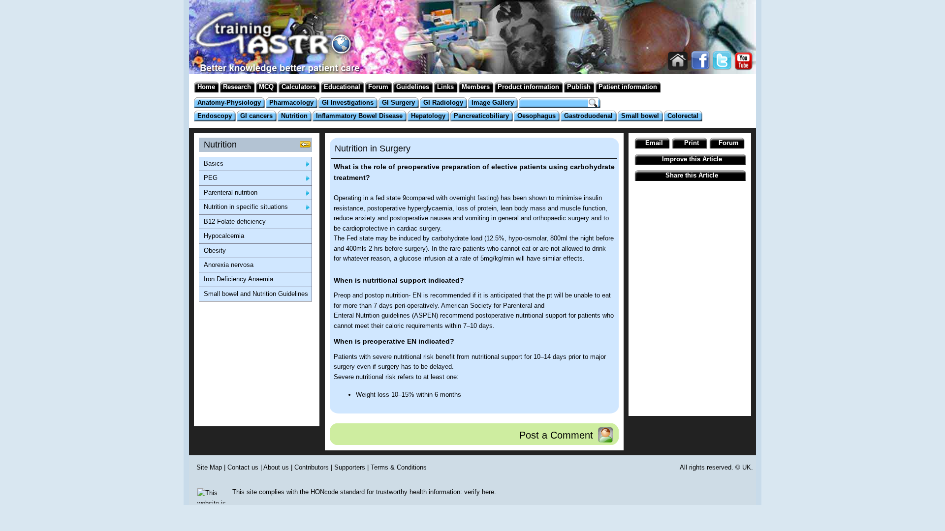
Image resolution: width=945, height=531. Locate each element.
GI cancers (256, 115)
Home (206, 86)
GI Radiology (443, 102)
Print (691, 143)
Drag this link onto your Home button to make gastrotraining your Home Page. (678, 61)
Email (654, 143)
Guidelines (412, 86)
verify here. (480, 492)
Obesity (215, 250)
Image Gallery (493, 102)
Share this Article (691, 175)
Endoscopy (214, 115)
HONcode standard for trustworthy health (369, 492)
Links (445, 86)
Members (476, 86)
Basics (213, 163)
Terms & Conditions (399, 467)
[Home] (273, 58)
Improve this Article (692, 159)
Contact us (242, 467)
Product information (528, 86)
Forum (378, 86)
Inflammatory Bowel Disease (359, 115)
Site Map (209, 467)
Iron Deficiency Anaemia (238, 279)
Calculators (299, 86)
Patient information (627, 86)
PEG (211, 177)
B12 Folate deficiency (235, 221)
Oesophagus (536, 115)
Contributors (311, 467)
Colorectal (682, 115)
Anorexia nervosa (228, 264)
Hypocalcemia (224, 235)
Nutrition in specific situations (246, 206)
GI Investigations (348, 102)
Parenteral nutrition (230, 192)
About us (276, 467)
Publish (579, 86)
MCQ (266, 86)
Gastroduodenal (588, 115)
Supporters (349, 467)
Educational (342, 86)
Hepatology (428, 115)
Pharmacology (291, 102)
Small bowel (640, 115)
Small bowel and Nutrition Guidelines (256, 293)
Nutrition (294, 115)
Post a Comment (556, 435)
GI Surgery (398, 102)
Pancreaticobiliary (481, 115)
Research (237, 86)
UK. (747, 467)
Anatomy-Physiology (229, 102)
